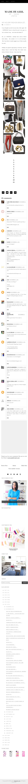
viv (8, 219)
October (8, 711)
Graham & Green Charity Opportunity (13, 654)
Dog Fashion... (10, 699)
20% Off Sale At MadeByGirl (14, 611)
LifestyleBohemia (12, 367)
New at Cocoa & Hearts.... (13, 617)
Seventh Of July (11, 354)
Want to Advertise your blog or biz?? (15, 639)
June (7, 721)
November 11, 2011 (19, 211)
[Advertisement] (13, 769)
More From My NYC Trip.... (13, 696)
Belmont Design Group (12, 709)
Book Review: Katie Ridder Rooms (15, 636)
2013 (6, 599)
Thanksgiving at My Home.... (14, 622)
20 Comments (7, 24)
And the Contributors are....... (15, 649)
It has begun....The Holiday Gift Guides (15, 614)
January (8, 733)
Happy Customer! (11, 685)
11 (13, 182)
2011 (6, 604)
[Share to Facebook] (3, 192)
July (7, 719)
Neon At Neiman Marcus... (13, 692)
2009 (6, 737)
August (8, 716)
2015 (6, 595)
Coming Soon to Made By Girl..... (15, 689)
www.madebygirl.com (14, 458)
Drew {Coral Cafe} (12, 381)
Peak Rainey (10, 302)
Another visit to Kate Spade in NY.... (15, 702)
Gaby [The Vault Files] (13, 201)
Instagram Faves (11, 666)
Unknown (9, 230)
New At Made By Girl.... (12, 629)
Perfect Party (11, 211)
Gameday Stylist (11, 342)
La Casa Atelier (11, 267)
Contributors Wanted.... (13, 678)
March (8, 728)
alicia (8, 292)
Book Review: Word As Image (14, 660)
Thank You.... (10, 658)
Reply (8, 207)
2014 (6, 597)
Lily (8, 279)
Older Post (24, 465)
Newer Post (4, 465)
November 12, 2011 (21, 342)
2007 (6, 742)
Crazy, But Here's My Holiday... (15, 680)
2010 (6, 735)
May (7, 723)
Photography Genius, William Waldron (14, 663)
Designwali (10, 324)
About (7, 1)
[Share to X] (7, 192)
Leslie (8, 242)
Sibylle (9, 400)
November (9, 609)
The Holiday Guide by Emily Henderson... (14, 706)
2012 (6, 602)
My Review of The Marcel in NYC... (15, 682)
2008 (6, 740)
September (9, 714)
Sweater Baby (10, 392)
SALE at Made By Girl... (12, 624)
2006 (6, 744)
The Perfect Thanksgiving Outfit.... (13, 632)
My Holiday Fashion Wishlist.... (15, 675)
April (7, 726)
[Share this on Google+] (11, 192)
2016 (6, 592)
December (9, 606)
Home (2, 1)
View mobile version (14, 468)
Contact (13, 1)
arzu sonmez (10, 408)
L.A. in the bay (10, 332)
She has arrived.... (11, 669)
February (8, 730)
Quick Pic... (9, 620)
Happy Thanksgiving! (12, 627)
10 (13, 180)
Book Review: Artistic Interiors (15, 687)
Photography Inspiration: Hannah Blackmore (16, 672)
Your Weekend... (10, 644)
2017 (6, 590)
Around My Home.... (11, 647)
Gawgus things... (11, 250)
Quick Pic (8, 694)
